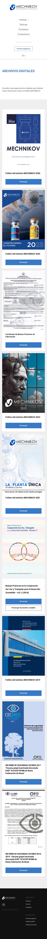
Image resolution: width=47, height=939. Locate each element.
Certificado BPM (30, 921)
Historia (28, 904)
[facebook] (3, 904)
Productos (23, 29)
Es (23, 55)
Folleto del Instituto (31, 925)
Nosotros (28, 901)
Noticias (23, 24)
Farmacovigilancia (31, 918)
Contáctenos (23, 34)
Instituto (23, 19)
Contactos (28, 907)
